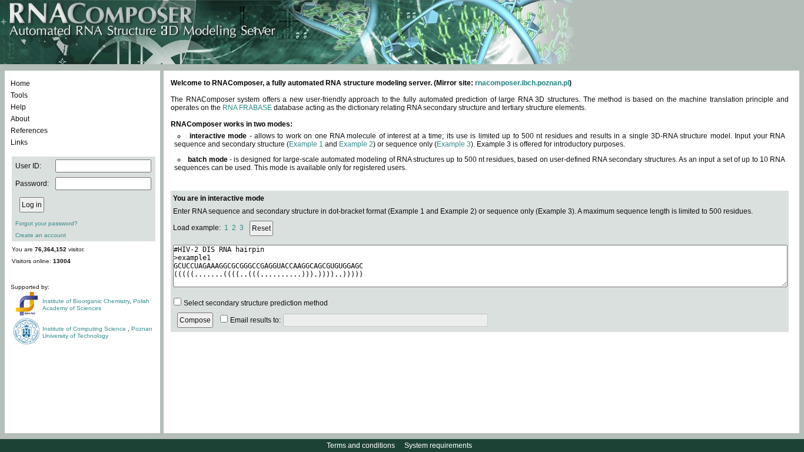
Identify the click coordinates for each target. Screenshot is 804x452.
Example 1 (306, 144)
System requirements (438, 445)
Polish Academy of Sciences (95, 304)
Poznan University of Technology (97, 332)
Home (20, 83)
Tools (19, 95)
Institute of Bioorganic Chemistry (85, 301)
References (29, 131)
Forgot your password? (46, 223)
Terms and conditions (361, 445)
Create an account (40, 235)
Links (19, 142)
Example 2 (356, 144)
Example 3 (454, 144)
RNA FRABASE (247, 108)
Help (18, 107)
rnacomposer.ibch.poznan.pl (522, 83)
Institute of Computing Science (85, 328)
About (20, 119)
